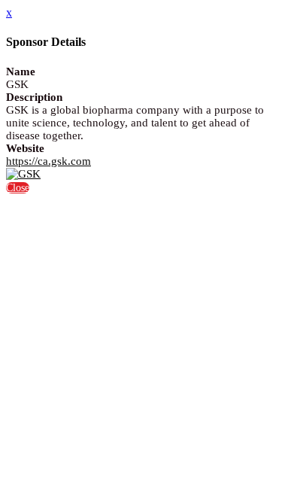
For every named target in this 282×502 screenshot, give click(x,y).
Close (17, 187)
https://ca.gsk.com (48, 161)
